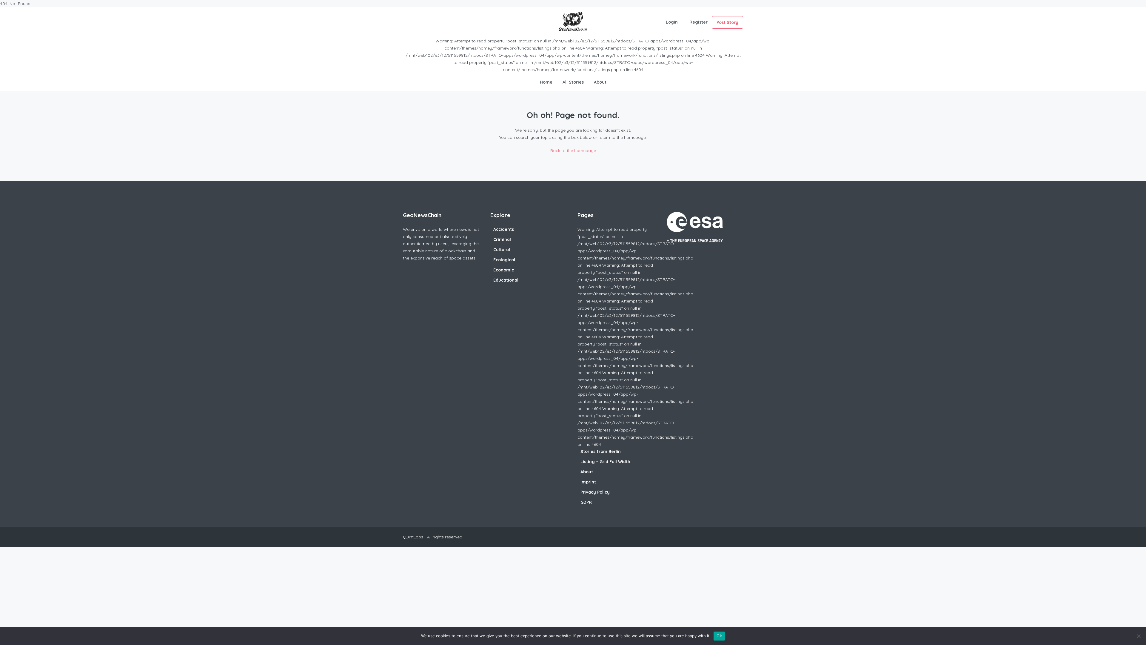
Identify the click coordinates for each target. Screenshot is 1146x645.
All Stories (573, 82)
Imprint (588, 482)
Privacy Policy (595, 492)
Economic (503, 270)
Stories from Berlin (600, 451)
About (600, 82)
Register (698, 22)
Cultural (501, 249)
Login (672, 22)
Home (546, 82)
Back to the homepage (573, 150)
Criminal (502, 239)
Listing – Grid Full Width (605, 461)
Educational (505, 280)
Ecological (504, 259)
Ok (719, 635)
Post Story (727, 22)
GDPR (586, 502)
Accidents (503, 229)
